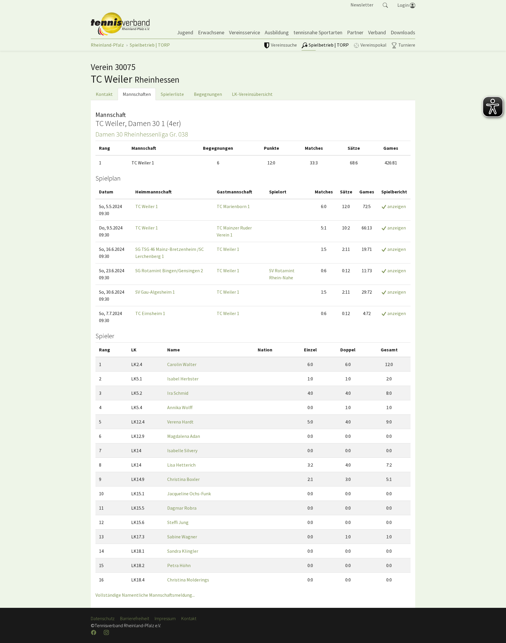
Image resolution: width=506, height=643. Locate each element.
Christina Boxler (183, 479)
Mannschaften (137, 94)
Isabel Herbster (183, 379)
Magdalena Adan (183, 436)
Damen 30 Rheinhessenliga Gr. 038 (141, 134)
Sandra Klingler (182, 551)
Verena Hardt (180, 422)
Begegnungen (208, 94)
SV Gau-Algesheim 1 (155, 292)
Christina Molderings (188, 580)
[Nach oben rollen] (494, 631)
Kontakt (104, 94)
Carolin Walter (181, 364)
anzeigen (396, 206)
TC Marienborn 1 (233, 206)
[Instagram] (106, 632)
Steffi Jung (178, 522)
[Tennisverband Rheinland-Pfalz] (120, 24)
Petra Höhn (179, 565)
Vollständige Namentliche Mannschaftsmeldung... (145, 595)
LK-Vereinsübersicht (252, 94)
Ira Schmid (177, 393)
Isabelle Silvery (182, 450)
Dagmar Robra (181, 508)
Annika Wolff (179, 407)
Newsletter (362, 5)
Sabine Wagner (182, 537)
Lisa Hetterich (181, 465)
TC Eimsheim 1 (150, 313)
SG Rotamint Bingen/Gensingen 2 (169, 270)
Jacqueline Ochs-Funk (189, 493)
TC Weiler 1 (146, 206)
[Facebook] (94, 632)
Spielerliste (172, 94)
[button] (385, 4)
